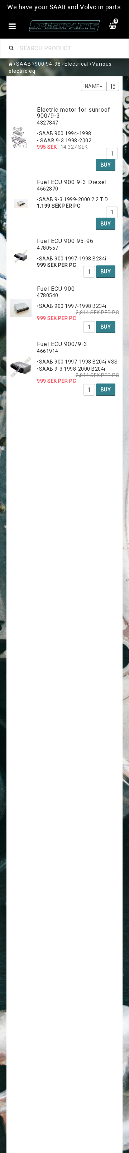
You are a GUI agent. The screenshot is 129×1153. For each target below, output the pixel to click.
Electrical (76, 64)
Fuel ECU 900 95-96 (65, 241)
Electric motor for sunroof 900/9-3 (73, 113)
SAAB (23, 64)
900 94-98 (48, 64)
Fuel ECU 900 (56, 288)
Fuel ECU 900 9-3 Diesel (72, 182)
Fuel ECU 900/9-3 (62, 344)
